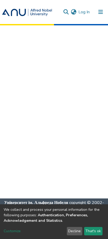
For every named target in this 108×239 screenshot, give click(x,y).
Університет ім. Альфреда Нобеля (36, 202)
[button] (73, 12)
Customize (12, 231)
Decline (74, 231)
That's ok (93, 231)
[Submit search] (66, 12)
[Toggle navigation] (100, 12)
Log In (84, 12)
